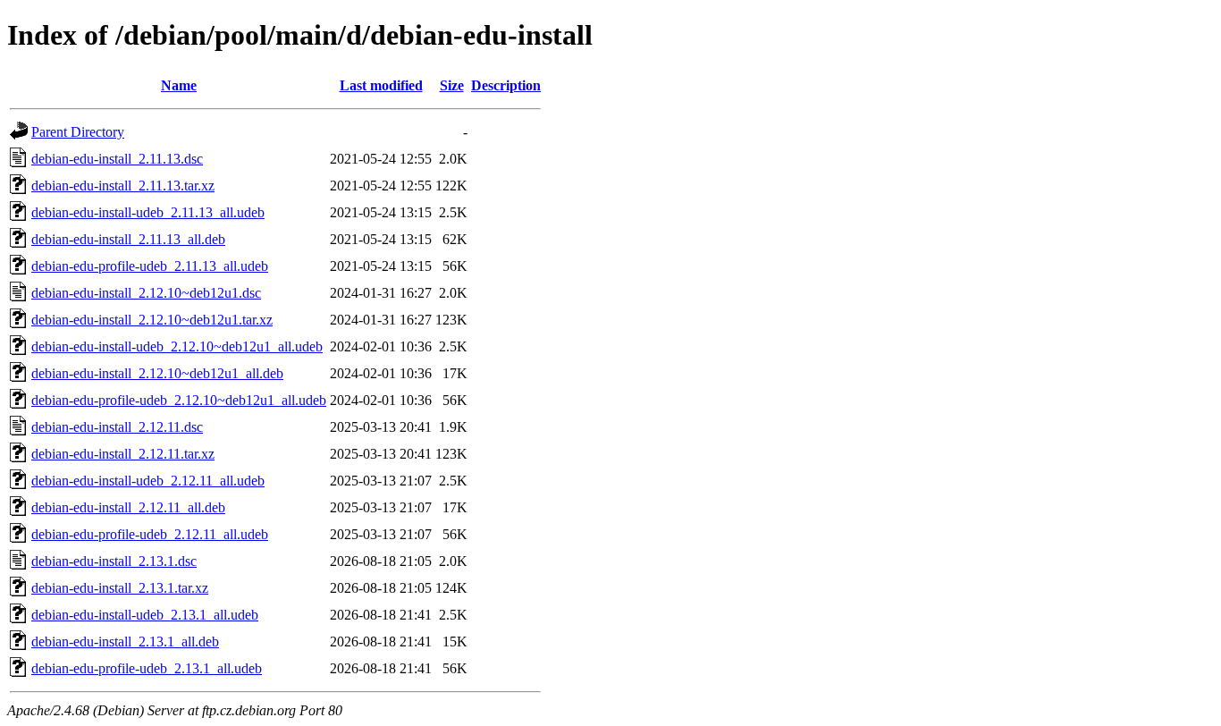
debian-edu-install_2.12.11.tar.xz (123, 453)
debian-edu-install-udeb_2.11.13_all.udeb (148, 212)
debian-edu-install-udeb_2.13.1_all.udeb (144, 614)
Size (452, 85)
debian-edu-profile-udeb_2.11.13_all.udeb (149, 266)
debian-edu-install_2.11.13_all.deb (128, 239)
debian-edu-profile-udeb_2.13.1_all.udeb (146, 668)
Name (179, 85)
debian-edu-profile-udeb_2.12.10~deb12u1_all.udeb (178, 400)
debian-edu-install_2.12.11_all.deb (128, 507)
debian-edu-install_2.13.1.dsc (114, 561)
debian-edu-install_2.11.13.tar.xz (123, 185)
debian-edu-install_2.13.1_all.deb (125, 641)
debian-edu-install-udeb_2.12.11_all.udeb (148, 480)
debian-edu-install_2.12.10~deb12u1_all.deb (157, 373)
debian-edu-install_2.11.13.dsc (117, 158)
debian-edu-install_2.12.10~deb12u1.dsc (146, 292)
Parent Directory (77, 131)
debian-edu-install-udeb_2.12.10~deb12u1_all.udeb (177, 346)
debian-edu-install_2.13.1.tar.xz (119, 587)
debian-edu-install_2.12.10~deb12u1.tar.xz (152, 319)
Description (506, 85)
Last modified (381, 85)
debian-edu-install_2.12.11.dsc (117, 427)
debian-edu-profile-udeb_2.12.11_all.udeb (149, 534)
